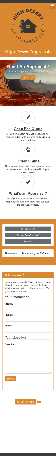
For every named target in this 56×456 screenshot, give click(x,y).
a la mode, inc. (24, 437)
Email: (9, 314)
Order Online (28, 161)
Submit (10, 378)
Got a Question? (28, 228)
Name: (9, 303)
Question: (10, 344)
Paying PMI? (28, 241)
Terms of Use (46, 437)
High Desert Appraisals (28, 51)
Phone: (8, 325)
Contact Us (28, 77)
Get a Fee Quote (28, 128)
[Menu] (52, 6)
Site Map (28, 440)
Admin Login (35, 437)
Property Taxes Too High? (28, 235)
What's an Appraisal (27, 193)
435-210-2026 (27, 401)
